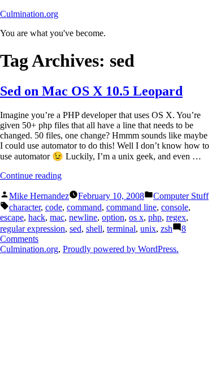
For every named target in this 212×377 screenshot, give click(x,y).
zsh (166, 228)
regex (176, 217)
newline (83, 217)
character (25, 207)
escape (12, 217)
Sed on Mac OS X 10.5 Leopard (91, 91)
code (53, 207)
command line (131, 207)
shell (94, 228)
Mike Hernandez (39, 196)
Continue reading (31, 175)
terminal (121, 228)
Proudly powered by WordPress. (121, 249)
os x (136, 217)
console (174, 207)
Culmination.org (29, 14)
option (113, 217)
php (155, 217)
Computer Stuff (181, 196)
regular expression (32, 228)
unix (148, 228)
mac (57, 217)
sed (75, 228)
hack (36, 217)
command (84, 207)
